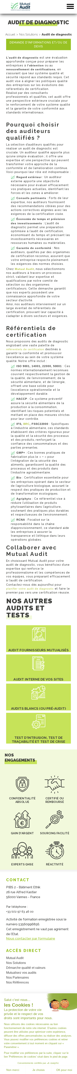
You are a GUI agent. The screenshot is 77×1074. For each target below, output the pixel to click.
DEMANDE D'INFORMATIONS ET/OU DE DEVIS (38, 44)
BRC (26, 423)
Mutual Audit (24, 269)
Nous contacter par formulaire (30, 938)
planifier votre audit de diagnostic (30, 588)
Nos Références (17, 982)
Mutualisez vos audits (21, 972)
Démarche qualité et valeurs (25, 967)
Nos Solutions (28, 34)
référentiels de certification (25, 349)
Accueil (10, 34)
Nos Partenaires (17, 977)
